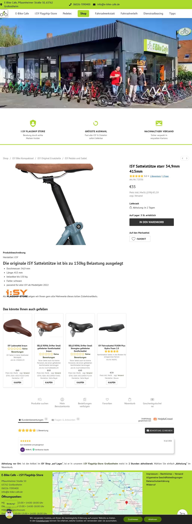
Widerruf (150, 484)
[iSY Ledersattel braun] (17, 327)
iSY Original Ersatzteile (49, 158)
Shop (83, 13)
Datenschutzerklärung (157, 480)
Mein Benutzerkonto (62, 405)
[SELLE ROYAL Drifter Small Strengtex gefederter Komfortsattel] (80, 327)
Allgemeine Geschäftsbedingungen (164, 477)
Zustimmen (133, 519)
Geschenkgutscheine (152, 405)
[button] (139, 239)
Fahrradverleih (129, 13)
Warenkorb (129, 403)
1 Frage (165, 176)
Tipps (172, 13)
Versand (139, 195)
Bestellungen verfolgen (85, 405)
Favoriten (107, 403)
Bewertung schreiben (160, 430)
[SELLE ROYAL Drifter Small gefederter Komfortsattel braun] (48, 327)
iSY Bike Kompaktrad (23, 158)
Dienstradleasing (153, 13)
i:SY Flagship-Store (46, 13)
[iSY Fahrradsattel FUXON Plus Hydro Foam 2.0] (111, 327)
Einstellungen (42, 520)
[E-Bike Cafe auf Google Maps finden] (97, 494)
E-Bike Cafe (22, 13)
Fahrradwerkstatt (105, 13)
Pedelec (67, 13)
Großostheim (111, 463)
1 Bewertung (155, 176)
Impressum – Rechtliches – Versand (164, 473)
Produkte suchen (39, 403)
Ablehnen (152, 519)
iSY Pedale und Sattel (76, 158)
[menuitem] (182, 158)
